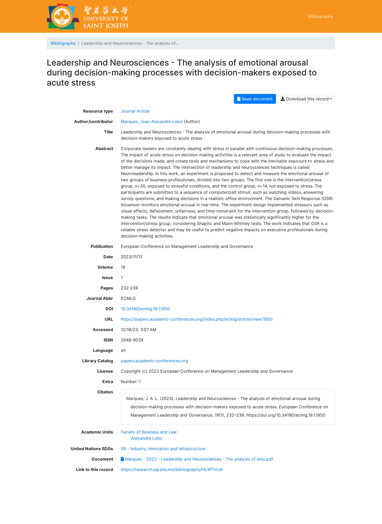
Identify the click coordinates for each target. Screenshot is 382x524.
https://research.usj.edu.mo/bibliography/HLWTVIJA (172, 469)
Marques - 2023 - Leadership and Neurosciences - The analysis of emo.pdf (199, 459)
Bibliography (320, 16)
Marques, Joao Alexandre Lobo (151, 121)
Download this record (307, 98)
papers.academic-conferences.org (154, 360)
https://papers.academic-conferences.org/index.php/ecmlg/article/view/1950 (197, 319)
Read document (256, 98)
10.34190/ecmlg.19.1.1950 (145, 308)
